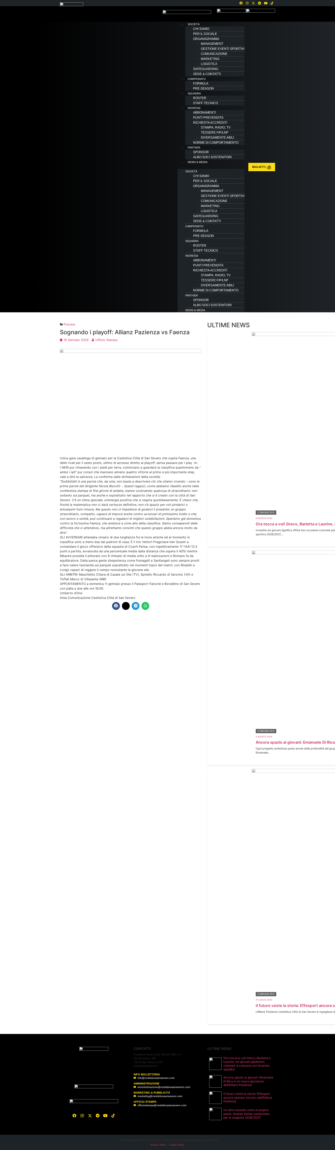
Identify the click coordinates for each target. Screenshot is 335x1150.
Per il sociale (205, 33)
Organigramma (206, 39)
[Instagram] (247, 3)
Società (193, 24)
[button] (211, 166)
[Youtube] (266, 3)
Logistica (209, 64)
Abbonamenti (204, 112)
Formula (200, 83)
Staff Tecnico (205, 103)
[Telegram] (259, 3)
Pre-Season (203, 88)
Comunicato (266, 512)
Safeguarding (205, 69)
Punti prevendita (208, 117)
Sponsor (201, 152)
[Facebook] (241, 3)
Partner (194, 147)
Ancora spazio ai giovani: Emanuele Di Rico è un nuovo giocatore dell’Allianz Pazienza (248, 1081)
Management (212, 43)
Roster (199, 98)
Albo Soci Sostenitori (212, 157)
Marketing (210, 58)
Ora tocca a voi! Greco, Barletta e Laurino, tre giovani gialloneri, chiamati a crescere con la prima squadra (247, 1063)
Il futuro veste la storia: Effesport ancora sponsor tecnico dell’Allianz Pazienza (247, 1097)
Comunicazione (214, 53)
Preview (69, 324)
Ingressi (194, 108)
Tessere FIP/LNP (214, 132)
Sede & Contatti (207, 74)
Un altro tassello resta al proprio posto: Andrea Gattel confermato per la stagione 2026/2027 (246, 1113)
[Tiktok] (113, 1116)
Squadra (194, 93)
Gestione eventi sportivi (222, 48)
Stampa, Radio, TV (216, 127)
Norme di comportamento (215, 142)
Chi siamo (201, 28)
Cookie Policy (177, 1144)
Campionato (197, 78)
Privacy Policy (158, 1144)
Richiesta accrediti (210, 122)
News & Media (197, 162)
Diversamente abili (217, 137)
